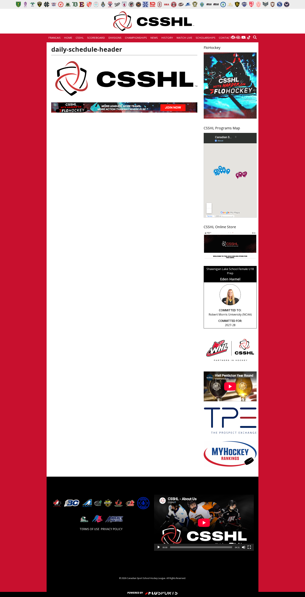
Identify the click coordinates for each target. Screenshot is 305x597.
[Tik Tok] (248, 38)
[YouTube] (243, 38)
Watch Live (184, 37)
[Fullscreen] (249, 548)
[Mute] (243, 548)
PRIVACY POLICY (111, 529)
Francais (54, 37)
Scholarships (205, 37)
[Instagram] (238, 38)
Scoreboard (96, 37)
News (154, 37)
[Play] (158, 548)
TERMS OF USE (89, 529)
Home (68, 37)
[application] (204, 523)
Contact (225, 37)
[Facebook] (233, 38)
